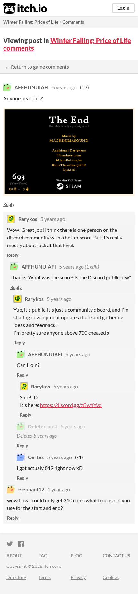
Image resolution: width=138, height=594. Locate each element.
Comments (73, 22)
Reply (8, 204)
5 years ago (64, 87)
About (14, 555)
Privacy (78, 577)
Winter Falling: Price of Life (30, 22)
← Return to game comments (37, 67)
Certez (36, 457)
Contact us (116, 555)
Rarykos (27, 219)
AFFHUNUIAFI (31, 87)
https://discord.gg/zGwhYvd (71, 405)
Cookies (111, 577)
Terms (45, 577)
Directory (16, 577)
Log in (123, 8)
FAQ (43, 555)
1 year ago (58, 489)
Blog (76, 555)
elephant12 (31, 489)
